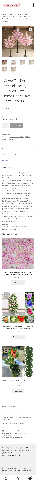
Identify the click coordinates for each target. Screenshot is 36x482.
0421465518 (7, 435)
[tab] (18, 149)
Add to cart (17, 126)
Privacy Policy (7, 471)
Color (4, 116)
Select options (18, 283)
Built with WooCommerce (22, 471)
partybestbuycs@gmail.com (13, 438)
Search (18, 478)
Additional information (10, 155)
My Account (6, 478)
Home (6, 14)
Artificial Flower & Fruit (16, 14)
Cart (28, 476)
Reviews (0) (6, 161)
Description (6, 149)
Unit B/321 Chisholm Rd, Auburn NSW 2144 (17, 431)
